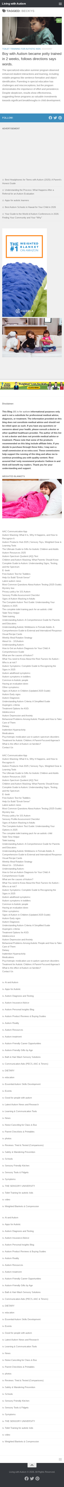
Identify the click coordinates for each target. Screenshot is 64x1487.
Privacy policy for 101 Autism (16, 591)
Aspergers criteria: (11, 705)
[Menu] (60, 3)
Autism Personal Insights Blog (19, 1009)
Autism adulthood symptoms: (16, 673)
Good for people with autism (18, 1097)
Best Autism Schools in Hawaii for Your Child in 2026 (30, 207)
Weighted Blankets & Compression (22, 1206)
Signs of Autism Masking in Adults (18, 598)
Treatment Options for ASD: (15, 708)
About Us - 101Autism (13, 641)
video (7, 1199)
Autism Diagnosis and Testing (19, 996)
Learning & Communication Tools (21, 1111)
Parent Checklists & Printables (20, 1131)
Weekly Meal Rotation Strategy (17, 637)
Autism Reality (12, 1023)
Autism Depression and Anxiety (17, 715)
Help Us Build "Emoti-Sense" (16, 577)
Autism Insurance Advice (17, 1002)
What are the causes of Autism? (17, 655)
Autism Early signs (11, 694)
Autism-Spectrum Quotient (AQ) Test (20, 556)
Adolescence (8, 712)
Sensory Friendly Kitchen (17, 1165)
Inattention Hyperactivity (14, 729)
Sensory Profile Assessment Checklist (21, 595)
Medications (8, 733)
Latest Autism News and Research (22, 1104)
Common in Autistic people (15, 680)
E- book (6, 570)
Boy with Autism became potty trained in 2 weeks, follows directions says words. (31, 59)
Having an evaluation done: (15, 683)
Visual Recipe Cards (12, 634)
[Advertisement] (24, 149)
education (9, 1077)
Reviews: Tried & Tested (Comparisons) (24, 1145)
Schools (9, 1159)
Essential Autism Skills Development (22, 1084)
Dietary (5, 726)
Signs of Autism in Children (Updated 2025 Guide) (26, 690)
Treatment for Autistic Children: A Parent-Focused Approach (31, 740)
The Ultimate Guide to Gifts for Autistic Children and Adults (30, 549)
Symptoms (10, 1179)
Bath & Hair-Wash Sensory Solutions (23, 1057)
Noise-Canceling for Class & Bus (21, 1125)
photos (8, 1138)
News (8, 1118)
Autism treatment (13, 1036)
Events (8, 1091)
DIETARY (9, 1070)
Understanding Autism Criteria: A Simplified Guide (26, 701)
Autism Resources (14, 1030)
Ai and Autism (11, 982)
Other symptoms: (10, 687)
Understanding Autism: (13, 644)
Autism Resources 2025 (14, 552)
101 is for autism (21, 411)
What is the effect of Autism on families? (21, 744)
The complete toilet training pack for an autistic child (27, 609)
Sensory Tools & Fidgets (17, 1172)
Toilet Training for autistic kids (21, 49)
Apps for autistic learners (17, 200)
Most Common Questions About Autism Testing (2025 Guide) (31, 584)
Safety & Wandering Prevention (20, 1152)
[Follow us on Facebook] (50, 118)
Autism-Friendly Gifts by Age (19, 1050)
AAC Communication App (14, 531)
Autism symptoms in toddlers (16, 676)
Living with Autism (14, 3)
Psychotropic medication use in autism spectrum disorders (30, 737)
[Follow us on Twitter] (55, 118)
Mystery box (8, 588)
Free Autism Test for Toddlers (16, 574)
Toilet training (8, 616)
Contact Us (7, 747)
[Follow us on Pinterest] (60, 118)
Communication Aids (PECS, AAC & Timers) (26, 1064)
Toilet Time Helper (10, 613)
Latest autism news (11, 581)
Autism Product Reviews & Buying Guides (25, 1016)
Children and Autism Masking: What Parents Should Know (30, 559)
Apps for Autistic (13, 989)
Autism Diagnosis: (11, 698)
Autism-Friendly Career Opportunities (23, 1043)
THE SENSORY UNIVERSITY (20, 1186)
